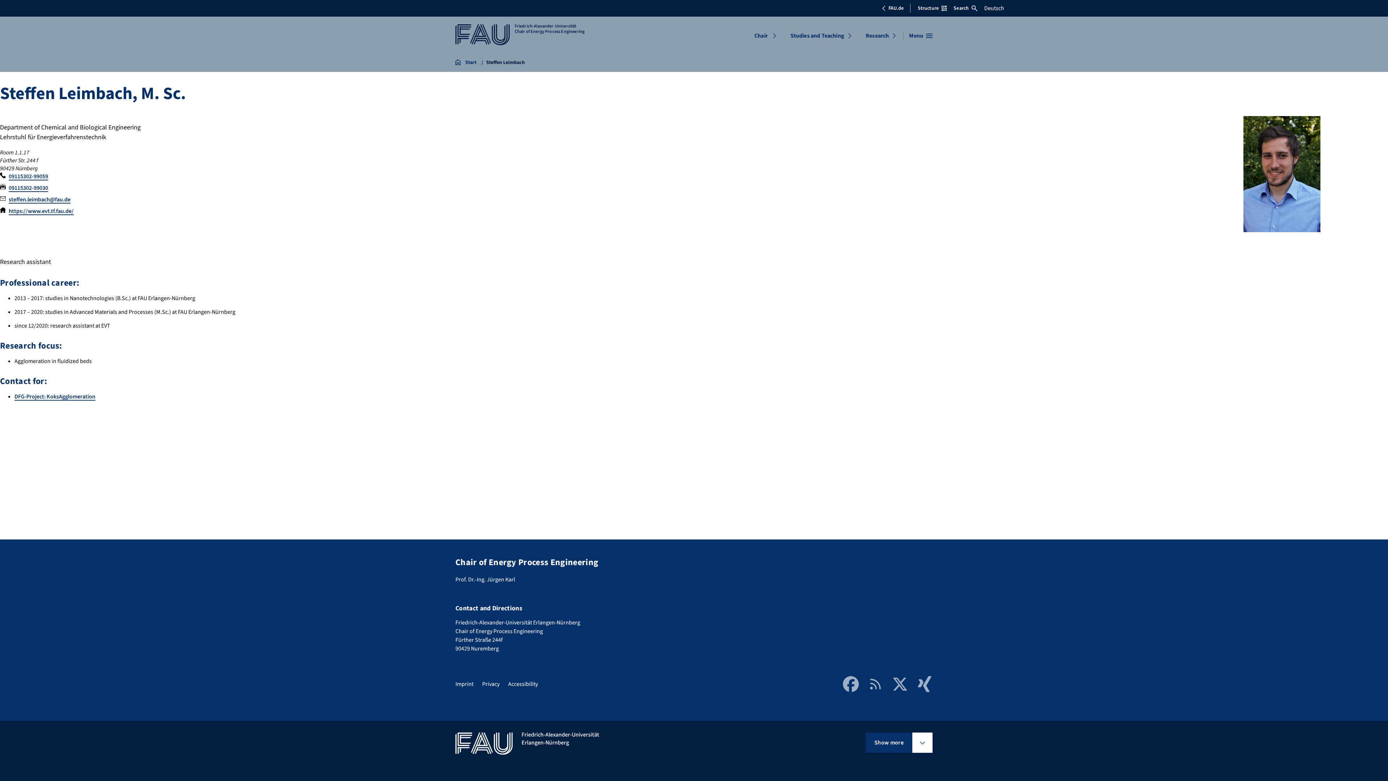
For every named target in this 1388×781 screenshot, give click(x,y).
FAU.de (896, 8)
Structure (928, 8)
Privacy (491, 684)
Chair (761, 36)
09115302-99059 (28, 176)
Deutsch (994, 8)
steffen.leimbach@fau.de (39, 200)
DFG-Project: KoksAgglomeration (54, 397)
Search (961, 8)
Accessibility (523, 684)
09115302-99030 (28, 188)
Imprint (464, 684)
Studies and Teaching (817, 36)
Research (877, 36)
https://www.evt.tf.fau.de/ (41, 211)
